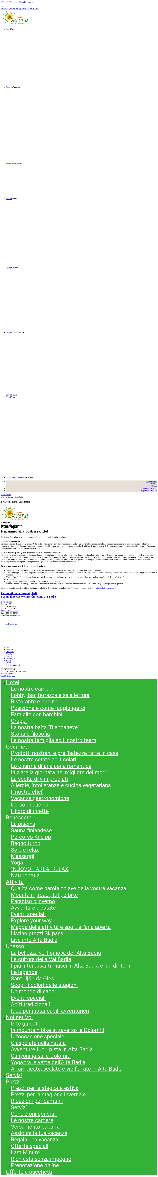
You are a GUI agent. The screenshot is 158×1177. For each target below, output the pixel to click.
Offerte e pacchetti (13, 665)
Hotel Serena (6, 495)
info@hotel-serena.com (106, 588)
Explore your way (31, 920)
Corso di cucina (29, 804)
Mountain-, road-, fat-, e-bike (44, 895)
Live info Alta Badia (34, 940)
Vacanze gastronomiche (40, 798)
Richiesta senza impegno (41, 1159)
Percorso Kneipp (31, 837)
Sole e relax (25, 850)
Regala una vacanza (34, 1139)
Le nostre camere (32, 688)
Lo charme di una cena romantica (51, 766)
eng (8, 9)
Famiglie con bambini (36, 714)
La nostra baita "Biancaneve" (45, 727)
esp (20, 9)
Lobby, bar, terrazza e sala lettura (50, 695)
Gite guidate (25, 1023)
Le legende (24, 972)
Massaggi (22, 856)
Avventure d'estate (33, 907)
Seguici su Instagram (149, 488)
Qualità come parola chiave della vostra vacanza (68, 888)
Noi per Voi (10, 658)
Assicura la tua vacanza (39, 1133)
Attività (9, 654)
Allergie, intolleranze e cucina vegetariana (61, 785)
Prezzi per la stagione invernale (48, 1094)
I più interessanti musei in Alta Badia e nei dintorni (71, 965)
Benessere (10, 652)
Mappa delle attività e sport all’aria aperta (61, 927)
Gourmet (9, 649)
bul (14, 9)
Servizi (8, 660)
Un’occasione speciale (37, 1036)
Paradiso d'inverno (33, 901)
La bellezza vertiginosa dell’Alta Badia (56, 953)
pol (31, 9)
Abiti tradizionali (30, 1004)
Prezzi (8, 663)
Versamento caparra (35, 1126)
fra (25, 9)
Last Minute (25, 1152)
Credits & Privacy (8, 676)
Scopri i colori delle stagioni (44, 985)
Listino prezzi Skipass (37, 933)
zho (37, 9)
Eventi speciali (28, 914)
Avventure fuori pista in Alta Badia (52, 1049)
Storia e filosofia (30, 734)
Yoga (17, 862)
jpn (28, 9)
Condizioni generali (34, 1114)
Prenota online (151, 481)
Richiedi (153, 484)
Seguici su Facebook (149, 490)
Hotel (8, 647)
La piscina (23, 824)
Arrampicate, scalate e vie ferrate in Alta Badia (66, 1069)
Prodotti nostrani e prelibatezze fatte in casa (64, 753)
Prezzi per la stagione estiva (45, 1088)
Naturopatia (25, 875)
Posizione (153, 486)
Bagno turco (25, 843)
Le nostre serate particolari (43, 759)
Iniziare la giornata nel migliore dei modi (59, 772)
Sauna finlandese (31, 830)
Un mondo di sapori (34, 991)
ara (11, 9)
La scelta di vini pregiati (39, 779)
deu (5, 9)
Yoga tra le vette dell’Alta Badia (48, 1062)
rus (34, 9)
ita (2, 9)
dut (17, 9)
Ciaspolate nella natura (38, 1043)
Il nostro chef (27, 792)
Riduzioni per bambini (37, 1101)
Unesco (9, 656)
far (23, 9)
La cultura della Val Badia (41, 959)
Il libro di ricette (30, 811)
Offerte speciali (29, 1146)
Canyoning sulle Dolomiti (41, 1056)
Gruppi (19, 721)
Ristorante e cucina (34, 701)
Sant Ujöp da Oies (32, 978)
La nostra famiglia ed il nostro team (53, 740)
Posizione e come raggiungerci (48, 708)
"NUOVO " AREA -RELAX (40, 869)
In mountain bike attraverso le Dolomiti (57, 1030)
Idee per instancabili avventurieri (50, 1011)
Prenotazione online (35, 1165)
